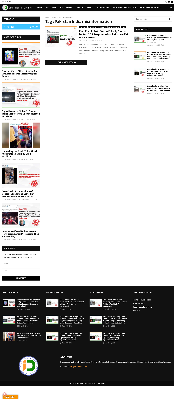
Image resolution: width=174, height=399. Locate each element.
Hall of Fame (66, 7)
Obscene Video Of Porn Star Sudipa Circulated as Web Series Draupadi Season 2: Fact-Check (28, 303)
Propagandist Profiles (151, 7)
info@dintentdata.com (79, 367)
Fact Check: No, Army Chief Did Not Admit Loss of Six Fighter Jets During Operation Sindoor (158, 72)
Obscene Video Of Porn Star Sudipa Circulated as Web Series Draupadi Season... (19, 74)
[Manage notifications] (5, 394)
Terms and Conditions (142, 300)
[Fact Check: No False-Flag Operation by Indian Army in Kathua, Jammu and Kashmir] (140, 89)
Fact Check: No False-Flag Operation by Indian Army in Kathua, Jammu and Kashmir (159, 88)
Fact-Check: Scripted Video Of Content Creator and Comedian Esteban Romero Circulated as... (18, 194)
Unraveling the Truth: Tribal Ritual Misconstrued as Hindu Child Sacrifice (19, 154)
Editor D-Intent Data (11, 79)
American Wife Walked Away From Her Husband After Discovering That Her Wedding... (20, 234)
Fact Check (51, 7)
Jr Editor (84, 41)
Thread (79, 7)
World (90, 7)
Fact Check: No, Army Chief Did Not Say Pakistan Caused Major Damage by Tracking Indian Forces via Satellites (159, 55)
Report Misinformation (124, 7)
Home (39, 7)
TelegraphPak (102, 27)
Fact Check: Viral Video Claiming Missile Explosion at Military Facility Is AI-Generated (159, 38)
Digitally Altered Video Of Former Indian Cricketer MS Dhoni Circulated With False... (21, 114)
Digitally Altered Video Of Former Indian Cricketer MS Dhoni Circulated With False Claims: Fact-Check (28, 319)
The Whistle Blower (114, 27)
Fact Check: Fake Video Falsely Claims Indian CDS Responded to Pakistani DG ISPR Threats (103, 34)
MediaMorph (103, 7)
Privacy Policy (139, 303)
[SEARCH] (169, 19)
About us (136, 311)
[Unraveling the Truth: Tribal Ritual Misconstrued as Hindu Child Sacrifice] (21, 135)
